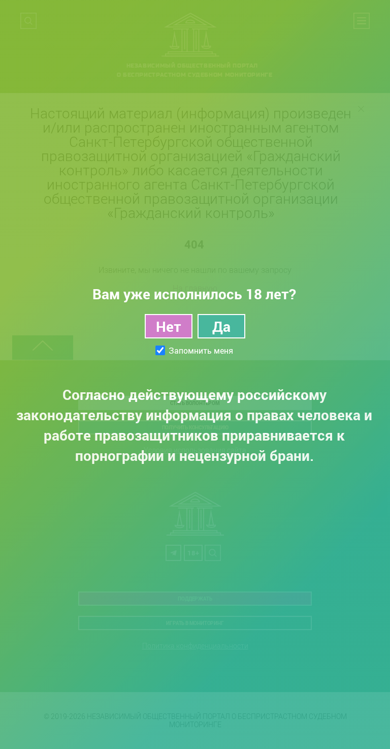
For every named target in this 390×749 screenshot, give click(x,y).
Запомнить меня (201, 351)
